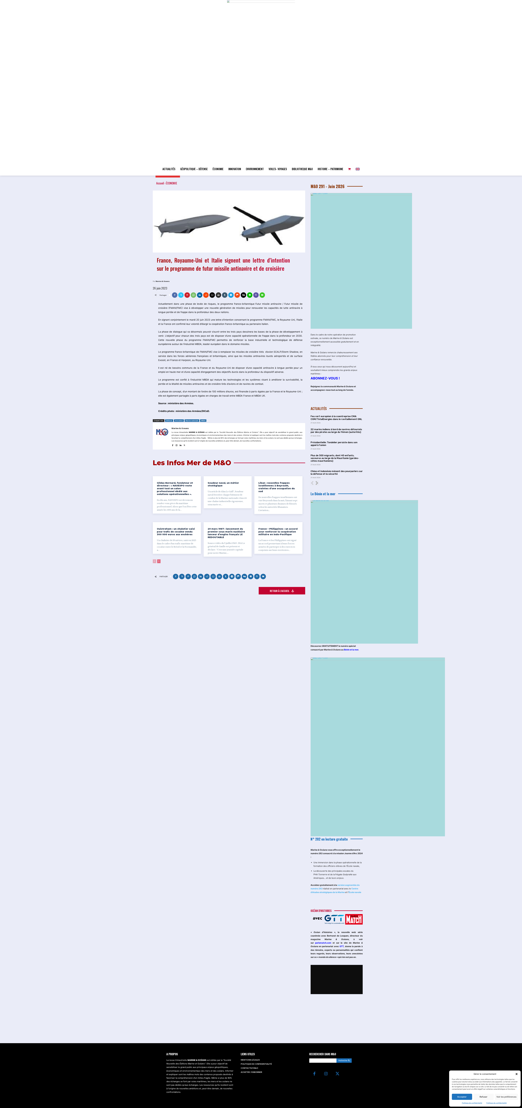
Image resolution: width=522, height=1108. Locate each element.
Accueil (160, 183)
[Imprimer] (218, 295)
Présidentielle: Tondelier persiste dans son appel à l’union (334, 443)
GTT (342, 946)
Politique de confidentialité (472, 1103)
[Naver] (262, 295)
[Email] (212, 295)
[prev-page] (154, 561)
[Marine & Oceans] (162, 436)
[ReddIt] (206, 295)
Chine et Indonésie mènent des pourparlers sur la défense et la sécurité (337, 472)
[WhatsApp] (193, 295)
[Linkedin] (199, 295)
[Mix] (237, 295)
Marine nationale (192, 421)
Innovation (179, 421)
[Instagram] (176, 445)
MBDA (203, 421)
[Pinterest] (187, 295)
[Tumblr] (224, 295)
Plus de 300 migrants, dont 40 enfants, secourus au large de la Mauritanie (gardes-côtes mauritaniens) (335, 458)
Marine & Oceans (163, 281)
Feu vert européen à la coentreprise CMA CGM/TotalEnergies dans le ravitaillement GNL (336, 417)
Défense (169, 421)
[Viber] (256, 295)
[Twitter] (181, 295)
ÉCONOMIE (171, 183)
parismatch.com (323, 943)
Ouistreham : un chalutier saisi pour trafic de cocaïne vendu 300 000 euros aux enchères (176, 532)
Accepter (462, 1096)
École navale (355, 892)
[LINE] (249, 295)
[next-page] (159, 561)
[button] (516, 1074)
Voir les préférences (506, 1096)
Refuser (483, 1096)
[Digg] (243, 295)
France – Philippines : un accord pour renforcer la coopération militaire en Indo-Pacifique (278, 532)
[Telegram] (231, 295)
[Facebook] (174, 295)
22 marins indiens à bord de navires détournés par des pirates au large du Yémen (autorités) (336, 430)
